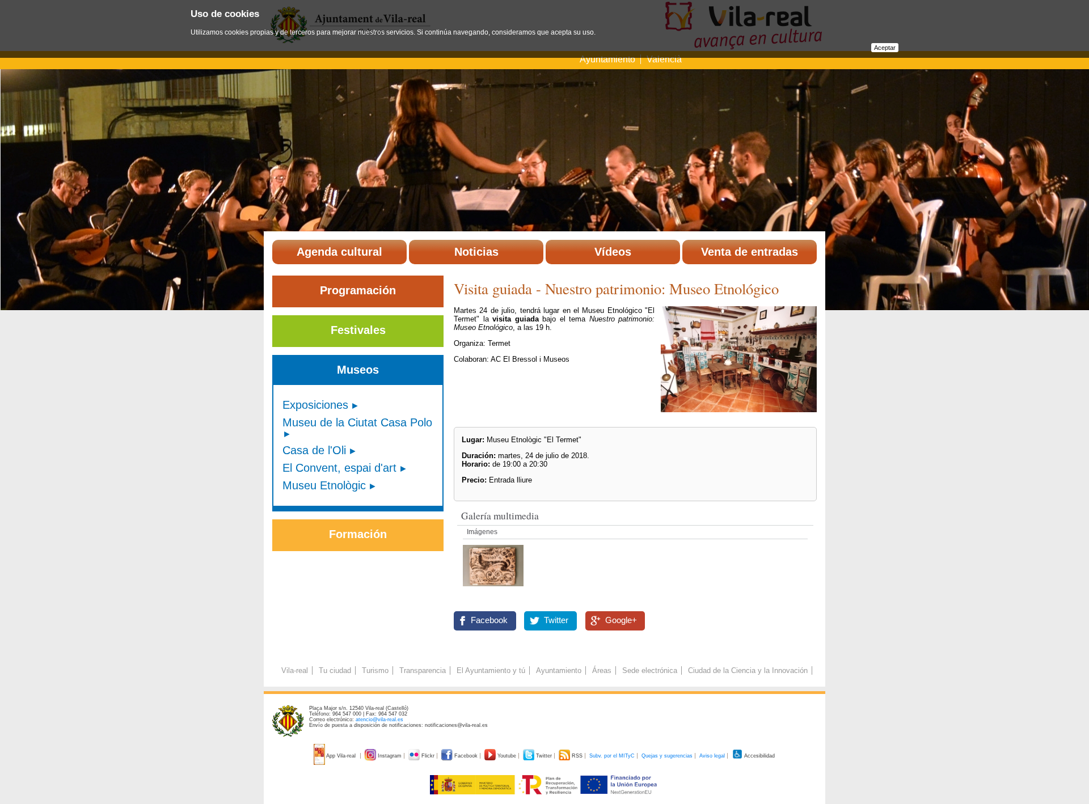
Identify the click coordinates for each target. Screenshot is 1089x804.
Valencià (664, 59)
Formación (358, 534)
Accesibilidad (759, 756)
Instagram (389, 756)
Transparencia (422, 670)
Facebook (489, 620)
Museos (358, 369)
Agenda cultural (339, 252)
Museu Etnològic (324, 485)
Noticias (476, 252)
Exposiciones (315, 405)
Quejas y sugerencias (667, 756)
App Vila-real (341, 756)
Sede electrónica (649, 670)
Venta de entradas (749, 252)
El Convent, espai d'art (339, 468)
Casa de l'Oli (314, 450)
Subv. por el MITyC (612, 756)
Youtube (507, 756)
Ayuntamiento (609, 59)
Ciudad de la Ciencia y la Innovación (748, 670)
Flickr (428, 756)
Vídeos (612, 252)
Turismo (375, 670)
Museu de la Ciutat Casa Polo (357, 422)
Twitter (556, 620)
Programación (358, 290)
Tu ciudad (335, 670)
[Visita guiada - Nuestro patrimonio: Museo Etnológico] (493, 589)
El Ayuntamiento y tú (491, 670)
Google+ (621, 620)
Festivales (358, 330)
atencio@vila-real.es (379, 719)
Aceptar (885, 47)
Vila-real (294, 670)
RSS (577, 756)
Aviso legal (712, 756)
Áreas (601, 670)
